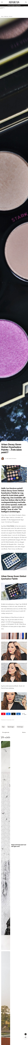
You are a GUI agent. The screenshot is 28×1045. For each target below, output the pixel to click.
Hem (2, 16)
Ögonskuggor (11, 726)
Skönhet (6, 16)
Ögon (3, 726)
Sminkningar (20, 726)
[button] (2, 2)
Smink (10, 16)
